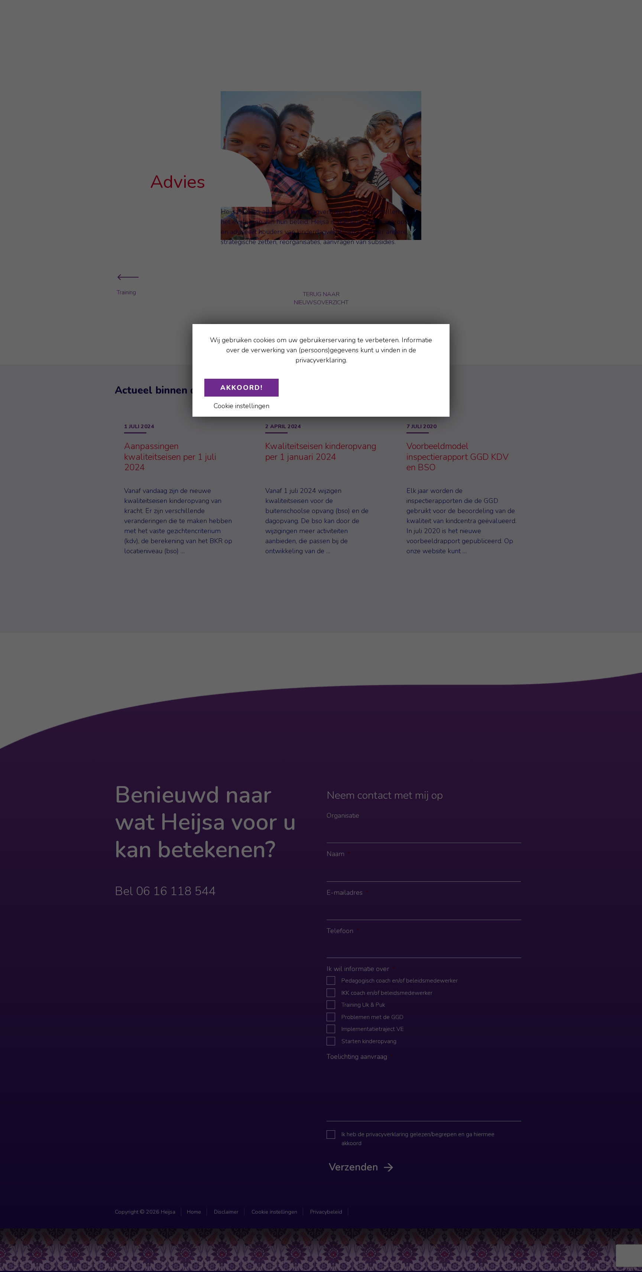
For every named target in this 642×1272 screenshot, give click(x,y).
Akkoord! (241, 387)
